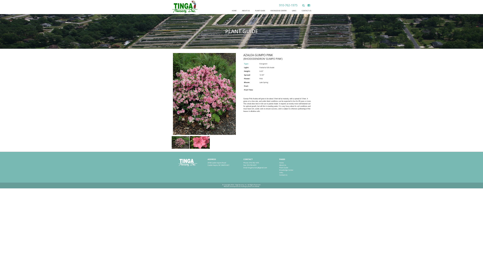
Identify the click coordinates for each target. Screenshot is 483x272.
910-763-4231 (252, 165)
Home (234, 10)
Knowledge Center (279, 10)
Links (294, 10)
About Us (246, 10)
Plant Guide (260, 10)
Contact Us (306, 10)
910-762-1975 (288, 5)
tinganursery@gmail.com (257, 167)
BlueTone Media (253, 186)
